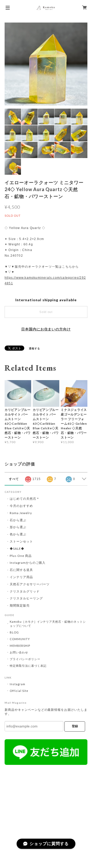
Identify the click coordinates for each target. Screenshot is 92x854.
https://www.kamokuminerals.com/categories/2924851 (45, 280)
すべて (14, 479)
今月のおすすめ (21, 506)
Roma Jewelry (21, 513)
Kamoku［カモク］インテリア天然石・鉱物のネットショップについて (48, 623)
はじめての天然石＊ (25, 499)
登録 (75, 726)
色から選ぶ (18, 534)
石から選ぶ (18, 520)
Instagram (17, 684)
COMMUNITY (20, 639)
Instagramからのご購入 (27, 563)
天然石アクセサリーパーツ (30, 584)
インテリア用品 (21, 577)
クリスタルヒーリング (26, 598)
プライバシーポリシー (25, 659)
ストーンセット (21, 541)
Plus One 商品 (21, 556)
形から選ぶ (18, 527)
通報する (34, 348)
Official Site (19, 690)
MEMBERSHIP (20, 645)
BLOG (14, 632)
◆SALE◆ (17, 548)
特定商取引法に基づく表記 (28, 665)
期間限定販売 (20, 605)
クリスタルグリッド (25, 591)
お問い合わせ (19, 652)
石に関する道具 (21, 570)
